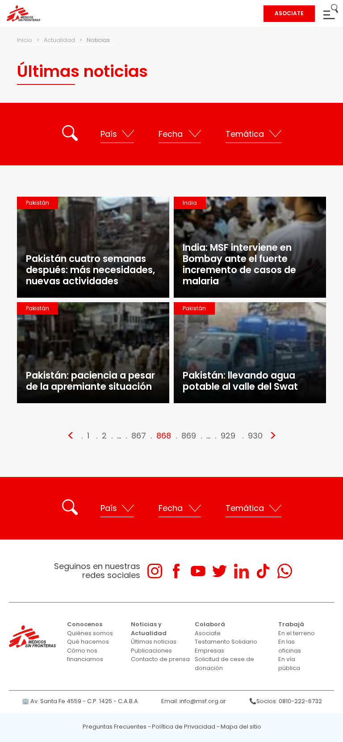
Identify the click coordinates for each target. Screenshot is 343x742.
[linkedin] (241, 571)
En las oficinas (289, 646)
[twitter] (219, 571)
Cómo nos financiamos (85, 655)
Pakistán (37, 203)
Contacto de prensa (160, 659)
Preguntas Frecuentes (114, 726)
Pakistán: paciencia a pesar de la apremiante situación (90, 381)
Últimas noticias (153, 641)
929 (228, 435)
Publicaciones (151, 650)
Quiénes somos (90, 633)
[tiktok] (262, 571)
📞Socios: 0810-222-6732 (285, 701)
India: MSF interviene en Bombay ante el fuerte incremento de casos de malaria (239, 264)
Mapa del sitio (241, 726)
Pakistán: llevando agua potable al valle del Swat (240, 381)
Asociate (208, 633)
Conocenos (84, 624)
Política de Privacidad (183, 726)
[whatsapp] (284, 571)
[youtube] (198, 571)
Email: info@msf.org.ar (193, 701)
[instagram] (154, 571)
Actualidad (59, 40)
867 (138, 435)
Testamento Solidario (226, 641)
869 (188, 435)
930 (255, 435)
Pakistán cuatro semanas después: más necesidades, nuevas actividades (90, 269)
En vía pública (289, 663)
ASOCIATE (289, 13)
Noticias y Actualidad (149, 628)
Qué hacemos (88, 641)
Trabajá (291, 624)
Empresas (209, 650)
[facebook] (176, 571)
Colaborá (210, 624)
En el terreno (296, 633)
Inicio (24, 40)
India (190, 203)
